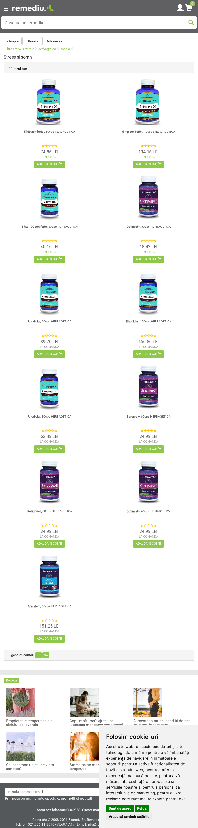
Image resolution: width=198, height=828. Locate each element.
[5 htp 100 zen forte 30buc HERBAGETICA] (49, 196)
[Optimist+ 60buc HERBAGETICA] (148, 480)
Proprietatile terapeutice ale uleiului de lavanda (29, 723)
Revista (11, 680)
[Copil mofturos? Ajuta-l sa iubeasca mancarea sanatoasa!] (84, 702)
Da (38, 655)
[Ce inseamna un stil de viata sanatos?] (20, 746)
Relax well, (49, 511)
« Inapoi (13, 41)
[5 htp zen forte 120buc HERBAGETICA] (148, 101)
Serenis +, (148, 416)
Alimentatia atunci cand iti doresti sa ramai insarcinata (162, 723)
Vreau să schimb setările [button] (129, 816)
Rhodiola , (49, 321)
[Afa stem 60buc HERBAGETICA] (49, 575)
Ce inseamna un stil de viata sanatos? (30, 767)
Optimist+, (149, 226)
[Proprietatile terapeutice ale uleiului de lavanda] (20, 702)
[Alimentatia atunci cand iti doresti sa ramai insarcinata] (147, 702)
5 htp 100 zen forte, (49, 226)
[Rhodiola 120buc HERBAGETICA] (148, 291)
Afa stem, (49, 606)
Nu (46, 655)
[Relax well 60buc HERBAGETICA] (49, 480)
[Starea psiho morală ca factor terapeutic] (84, 746)
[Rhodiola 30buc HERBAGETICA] (49, 385)
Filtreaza (32, 41)
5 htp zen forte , (49, 131)
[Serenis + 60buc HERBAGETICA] (148, 385)
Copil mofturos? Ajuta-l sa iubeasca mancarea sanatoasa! (96, 723)
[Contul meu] (180, 7)
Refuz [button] (142, 808)
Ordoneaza (54, 41)
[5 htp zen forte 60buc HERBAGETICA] (49, 101)
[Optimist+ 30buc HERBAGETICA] (148, 196)
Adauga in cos (48, 164)
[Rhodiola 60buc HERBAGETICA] (49, 291)
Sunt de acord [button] (120, 808)
